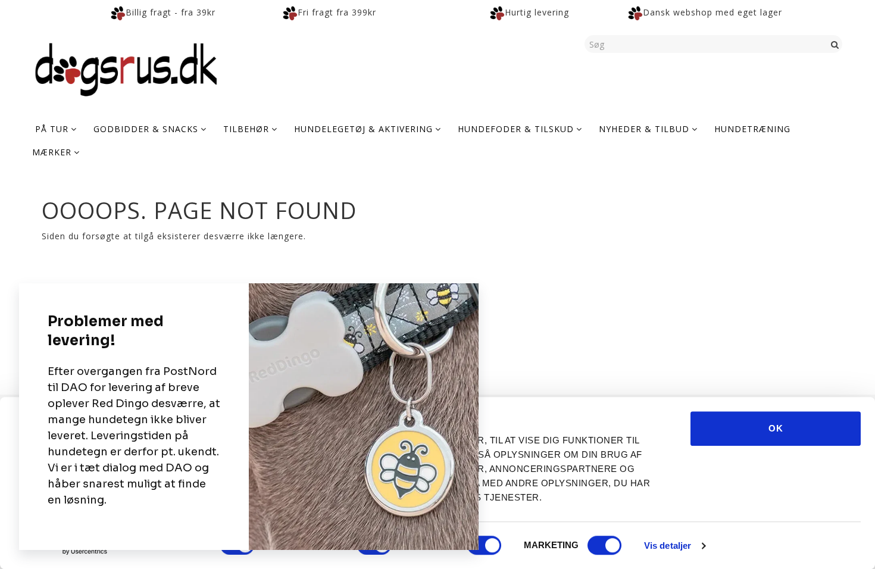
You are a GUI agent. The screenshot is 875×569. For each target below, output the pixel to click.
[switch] (484, 545)
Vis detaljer (667, 545)
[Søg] (835, 44)
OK (775, 428)
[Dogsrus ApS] (126, 68)
